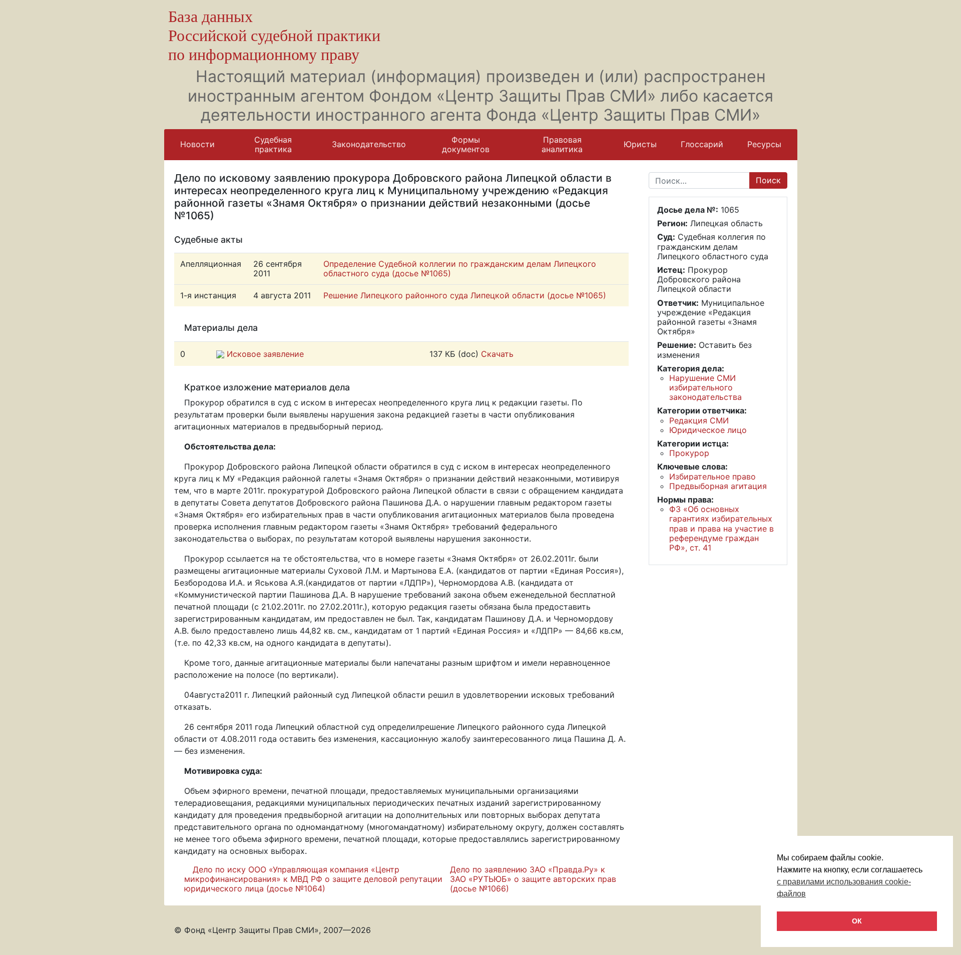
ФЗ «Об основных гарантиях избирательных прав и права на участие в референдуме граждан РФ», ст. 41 (721, 528)
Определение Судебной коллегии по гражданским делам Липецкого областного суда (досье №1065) (459, 268)
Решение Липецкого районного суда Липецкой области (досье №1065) (464, 295)
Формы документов (466, 144)
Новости (197, 144)
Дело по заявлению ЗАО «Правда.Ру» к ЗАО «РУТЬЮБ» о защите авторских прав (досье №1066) (533, 878)
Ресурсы (764, 144)
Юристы (640, 144)
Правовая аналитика (562, 144)
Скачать (497, 354)
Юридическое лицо (708, 430)
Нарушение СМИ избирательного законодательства (705, 387)
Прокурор (689, 453)
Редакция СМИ (699, 420)
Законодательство (369, 144)
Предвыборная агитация (718, 486)
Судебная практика (273, 144)
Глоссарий (702, 144)
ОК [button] (857, 921)
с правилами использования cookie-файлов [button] (844, 887)
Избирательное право (712, 476)
